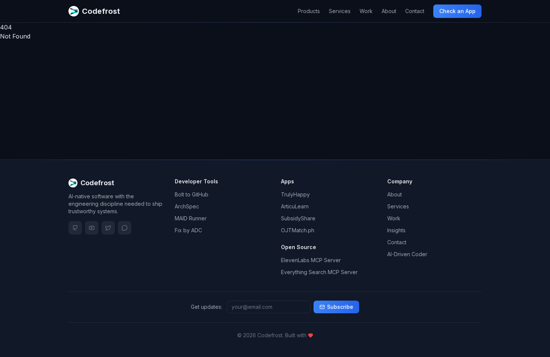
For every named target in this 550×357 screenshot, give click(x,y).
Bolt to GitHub (191, 194)
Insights (396, 230)
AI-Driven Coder (407, 254)
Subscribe (340, 307)
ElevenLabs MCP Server (311, 260)
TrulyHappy (295, 194)
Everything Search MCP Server (319, 272)
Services (340, 11)
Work (366, 11)
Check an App (457, 11)
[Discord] (124, 228)
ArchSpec (187, 206)
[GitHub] (75, 228)
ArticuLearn (295, 206)
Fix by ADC (188, 230)
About (389, 11)
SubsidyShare (298, 218)
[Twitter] (108, 228)
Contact (414, 11)
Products (309, 11)
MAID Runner (191, 218)
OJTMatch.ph (297, 230)
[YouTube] (91, 228)
